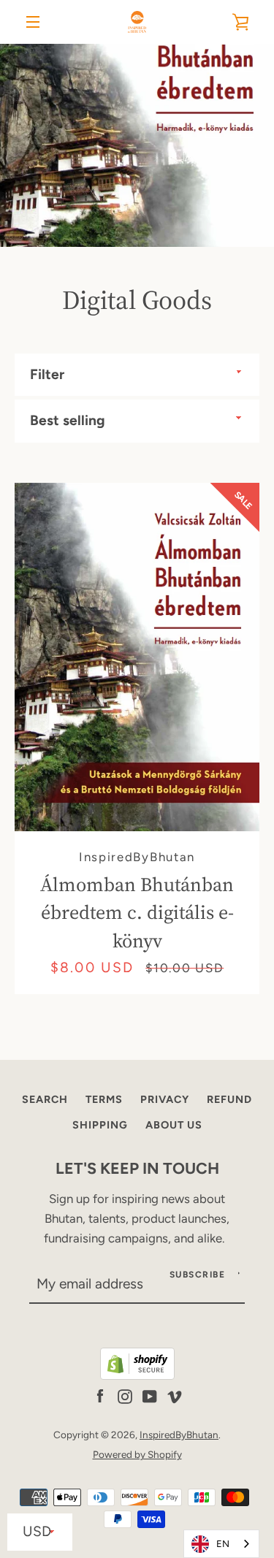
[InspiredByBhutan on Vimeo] (174, 1395)
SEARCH (45, 1099)
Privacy (164, 1099)
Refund (229, 1099)
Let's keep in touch (137, 1167)
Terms (104, 1099)
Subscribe (198, 1274)
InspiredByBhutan (179, 1434)
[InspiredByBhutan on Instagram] (125, 1395)
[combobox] (221, 1544)
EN (222, 1543)
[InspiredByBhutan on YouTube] (149, 1395)
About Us (173, 1124)
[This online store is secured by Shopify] (137, 1375)
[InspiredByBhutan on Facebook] (100, 1395)
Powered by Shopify (137, 1454)
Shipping (100, 1124)
